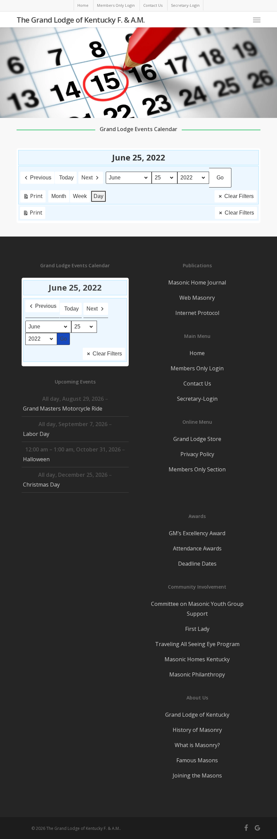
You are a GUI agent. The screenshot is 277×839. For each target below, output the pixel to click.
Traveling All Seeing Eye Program (197, 644)
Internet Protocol (197, 313)
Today (66, 177)
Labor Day (36, 434)
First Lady (197, 629)
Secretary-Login (197, 398)
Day (98, 196)
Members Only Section (197, 469)
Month (58, 196)
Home (197, 353)
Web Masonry (197, 297)
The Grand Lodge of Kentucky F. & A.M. (81, 19)
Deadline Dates (197, 563)
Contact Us (197, 383)
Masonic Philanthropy (197, 674)
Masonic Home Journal (197, 282)
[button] (256, 19)
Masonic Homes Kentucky (197, 659)
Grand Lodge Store (197, 439)
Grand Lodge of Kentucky (197, 714)
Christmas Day (41, 484)
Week (80, 196)
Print (33, 197)
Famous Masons (197, 760)
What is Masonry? (197, 745)
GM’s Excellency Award (197, 533)
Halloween (36, 459)
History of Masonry (197, 730)
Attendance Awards (197, 548)
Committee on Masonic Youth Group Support (197, 608)
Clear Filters (239, 196)
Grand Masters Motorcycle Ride (62, 408)
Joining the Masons (197, 775)
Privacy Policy (197, 454)
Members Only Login (197, 368)
